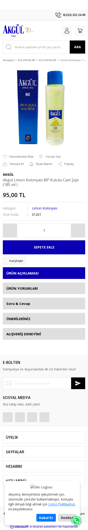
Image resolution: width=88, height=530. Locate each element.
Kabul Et (46, 517)
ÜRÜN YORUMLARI (22, 288)
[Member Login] (67, 31)
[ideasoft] (19, 526)
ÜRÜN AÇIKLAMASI (22, 273)
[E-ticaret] (43, 526)
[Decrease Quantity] (10, 230)
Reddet (67, 517)
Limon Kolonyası (44, 208)
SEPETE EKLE (44, 247)
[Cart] (80, 31)
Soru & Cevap (18, 303)
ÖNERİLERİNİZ (18, 318)
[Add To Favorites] (18, 156)
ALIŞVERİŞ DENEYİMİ (23, 334)
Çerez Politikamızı (61, 504)
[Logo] (19, 30)
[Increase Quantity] (78, 230)
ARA (77, 47)
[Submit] (78, 383)
